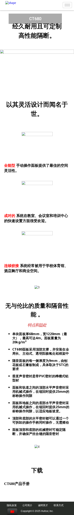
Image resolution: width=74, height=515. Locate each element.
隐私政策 (13, 505)
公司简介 (29, 505)
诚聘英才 (45, 505)
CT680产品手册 (17, 484)
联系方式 (60, 505)
